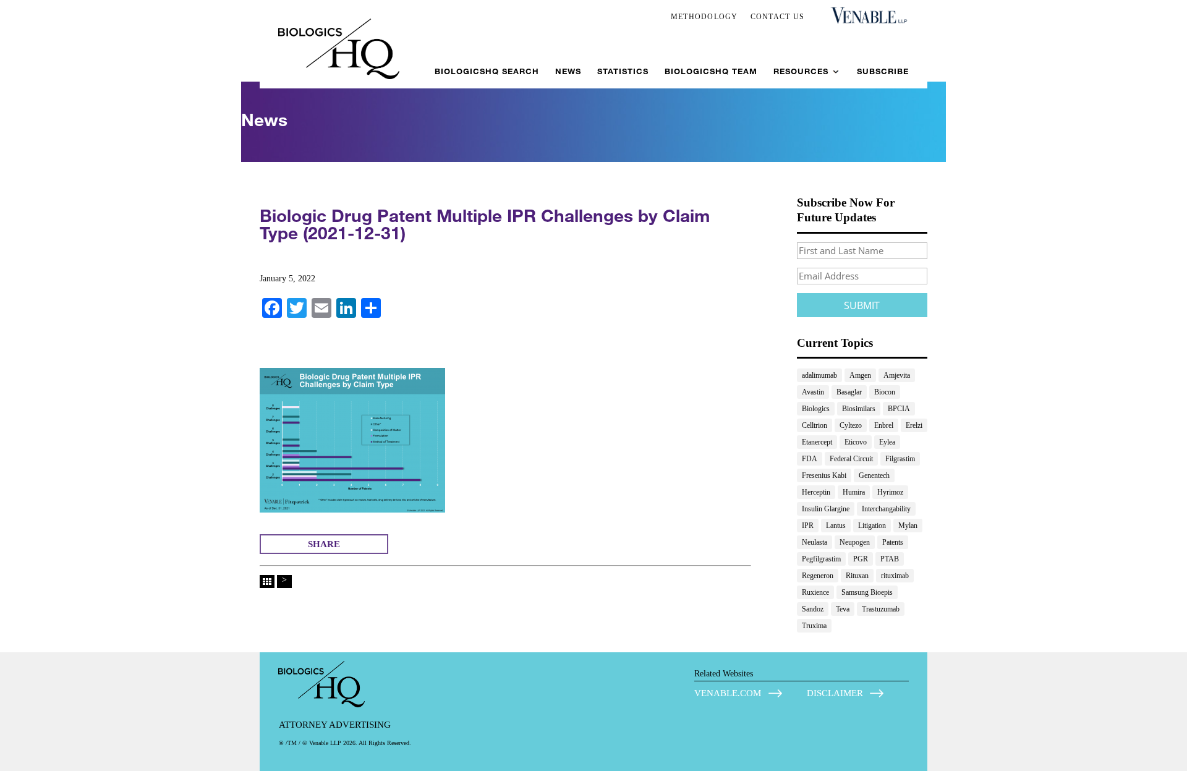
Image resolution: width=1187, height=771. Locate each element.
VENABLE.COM (727, 693)
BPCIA (899, 408)
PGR (860, 559)
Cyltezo (851, 425)
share (324, 544)
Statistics (623, 71)
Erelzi (914, 425)
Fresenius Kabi (824, 475)
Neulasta (814, 542)
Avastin (813, 392)
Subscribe (883, 71)
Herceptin (816, 492)
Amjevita (896, 375)
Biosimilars (858, 408)
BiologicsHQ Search (487, 71)
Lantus (836, 525)
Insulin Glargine (825, 509)
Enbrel (883, 425)
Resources (800, 71)
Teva (842, 609)
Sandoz (812, 609)
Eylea (887, 442)
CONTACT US (778, 16)
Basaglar (849, 392)
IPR (808, 525)
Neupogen (855, 542)
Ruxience (815, 592)
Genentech (874, 475)
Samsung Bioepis (867, 592)
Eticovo (856, 442)
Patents (892, 542)
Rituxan (857, 575)
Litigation (872, 525)
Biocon (884, 392)
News (568, 71)
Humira (854, 492)
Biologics (816, 408)
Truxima (814, 625)
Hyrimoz (890, 492)
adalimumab (819, 375)
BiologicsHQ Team (711, 71)
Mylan (907, 525)
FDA (809, 458)
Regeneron (817, 575)
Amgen (860, 375)
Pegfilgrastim (821, 559)
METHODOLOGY (704, 16)
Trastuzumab (881, 609)
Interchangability (886, 509)
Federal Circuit (851, 458)
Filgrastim (900, 458)
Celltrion (814, 425)
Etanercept (817, 442)
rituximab (895, 575)
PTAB (889, 559)
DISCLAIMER (835, 693)
